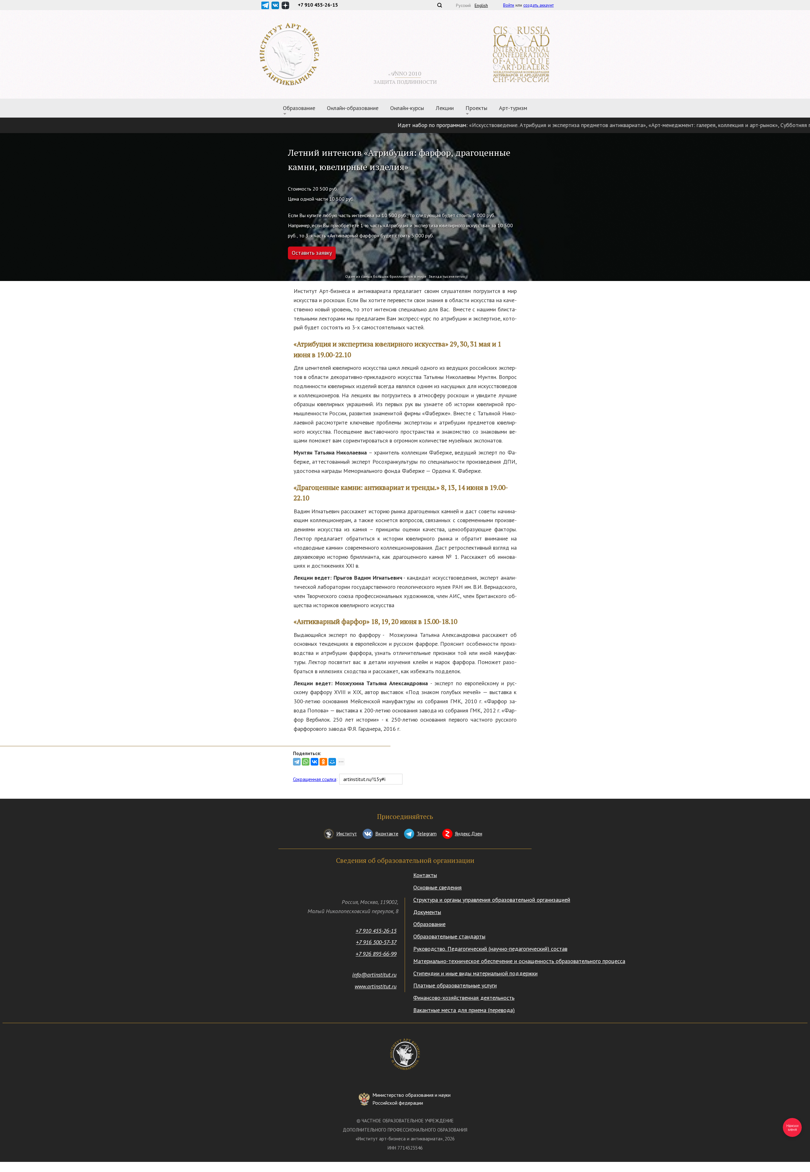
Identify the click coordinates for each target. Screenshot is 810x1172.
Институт (346, 833)
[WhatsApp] (305, 762)
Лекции (445, 108)
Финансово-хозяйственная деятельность (463, 997)
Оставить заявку (312, 252)
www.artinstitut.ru (375, 986)
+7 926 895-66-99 (376, 953)
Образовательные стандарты (449, 936)
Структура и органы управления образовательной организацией (491, 899)
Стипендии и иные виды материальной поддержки (475, 973)
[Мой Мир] (332, 762)
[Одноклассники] (323, 762)
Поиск (439, 5)
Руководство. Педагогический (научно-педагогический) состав (490, 948)
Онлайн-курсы (407, 108)
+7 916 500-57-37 (376, 942)
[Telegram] (297, 762)
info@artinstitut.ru (374, 974)
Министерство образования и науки (411, 1099)
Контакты (425, 875)
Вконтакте (386, 833)
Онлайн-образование (352, 108)
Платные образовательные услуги (455, 985)
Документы (427, 912)
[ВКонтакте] (314, 762)
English (481, 5)
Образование (429, 924)
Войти (508, 5)
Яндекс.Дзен (468, 833)
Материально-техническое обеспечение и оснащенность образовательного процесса (519, 961)
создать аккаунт (538, 5)
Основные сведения (437, 887)
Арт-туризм (513, 108)
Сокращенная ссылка (314, 779)
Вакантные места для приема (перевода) (464, 1010)
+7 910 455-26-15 (376, 930)
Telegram (427, 833)
